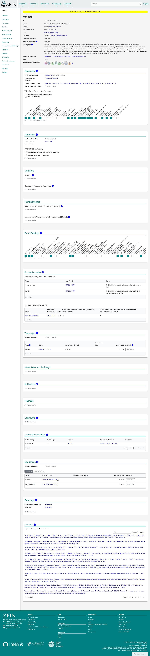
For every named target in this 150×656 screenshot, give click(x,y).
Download (134, 532)
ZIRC (59, 628)
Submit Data (62, 619)
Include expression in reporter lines (39, 94)
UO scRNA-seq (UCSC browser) (70, 83)
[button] (30, 475)
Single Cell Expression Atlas (94, 83)
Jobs (89, 622)
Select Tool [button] (129, 349)
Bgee (54, 78)
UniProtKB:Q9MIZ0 (31, 315)
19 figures (48, 75)
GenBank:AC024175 (48, 480)
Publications (31, 629)
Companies (92, 632)
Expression (31, 619)
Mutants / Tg (32, 622)
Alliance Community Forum (97, 624)
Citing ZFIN (122, 627)
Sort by (142, 532)
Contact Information (125, 629)
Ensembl (48, 507)
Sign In (145, 4)
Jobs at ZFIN (123, 632)
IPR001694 (69, 291)
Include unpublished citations (37, 529)
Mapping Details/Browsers (58, 35)
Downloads (61, 617)
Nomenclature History (55, 27)
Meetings (91, 619)
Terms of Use (142, 644)
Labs (90, 629)
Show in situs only (33, 96)
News (90, 617)
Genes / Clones (33, 617)
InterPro (50, 315)
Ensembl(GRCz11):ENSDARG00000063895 (68, 56)
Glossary (121, 619)
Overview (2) (28, 471)
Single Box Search (125, 622)
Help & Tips (122, 617)
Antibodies (31, 624)
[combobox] (116, 4)
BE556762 (112, 444)
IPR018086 (69, 285)
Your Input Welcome (140, 654)
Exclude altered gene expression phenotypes (43, 152)
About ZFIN (122, 624)
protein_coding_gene (51, 32)
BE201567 (103, 444)
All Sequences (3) (39, 471)
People (90, 627)
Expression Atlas (50, 83)
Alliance (46, 56)
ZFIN (59, 637)
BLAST (60, 635)
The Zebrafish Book (64, 626)
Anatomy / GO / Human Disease (38, 627)
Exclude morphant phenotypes (38, 155)
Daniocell (110, 83)
